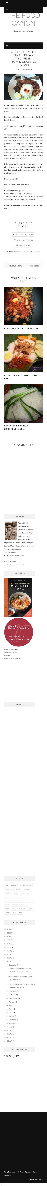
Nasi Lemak (35, 252)
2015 (9, 1027)
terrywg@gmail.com (16, 555)
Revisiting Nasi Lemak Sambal (21, 328)
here (30, 193)
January (12, 1023)
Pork (24, 897)
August (12, 1002)
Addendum (18, 252)
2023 (9, 936)
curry (8, 913)
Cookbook (27, 252)
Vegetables (21, 909)
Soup (7, 905)
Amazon (7, 655)
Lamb (28, 893)
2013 (9, 1034)
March (11, 1016)
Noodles (8, 897)
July (10, 1005)
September (13, 998)
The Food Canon (23, 19)
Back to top (35, 1180)
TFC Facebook (10, 552)
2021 (9, 944)
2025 (9, 929)
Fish (22, 893)
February (12, 1020)
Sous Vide (15, 905)
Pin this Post (25, 245)
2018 (9, 954)
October (12, 995)
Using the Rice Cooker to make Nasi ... (22, 377)
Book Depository (10, 652)
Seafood (29, 901)
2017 (9, 958)
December (13, 965)
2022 (9, 940)
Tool (13, 909)
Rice (15, 901)
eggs (14, 913)
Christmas (9, 889)
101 (7, 885)
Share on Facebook (24, 235)
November (13, 991)
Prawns (8, 901)
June (11, 1009)
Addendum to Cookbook (14, 565)
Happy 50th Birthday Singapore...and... (16, 427)
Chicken (13, 885)
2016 (9, 961)
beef (30, 909)
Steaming (24, 905)
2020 (9, 947)
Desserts (8, 893)
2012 (9, 1037)
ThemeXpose (25, 1172)
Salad (22, 901)
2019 (9, 951)
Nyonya (16, 897)
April (10, 1012)
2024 (9, 933)
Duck (16, 893)
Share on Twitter (25, 240)
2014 (9, 1030)
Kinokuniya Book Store (12, 658)
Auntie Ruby (28, 533)
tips (20, 913)
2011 (9, 1041)
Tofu (7, 909)
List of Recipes (10, 562)
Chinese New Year (25, 885)
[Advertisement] (19, 682)
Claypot (18, 889)
